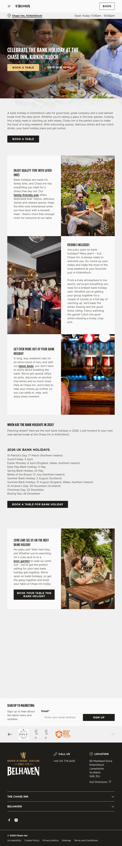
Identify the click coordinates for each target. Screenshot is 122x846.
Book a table (23, 67)
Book (107, 6)
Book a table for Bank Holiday (37, 504)
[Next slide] (112, 734)
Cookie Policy (31, 840)
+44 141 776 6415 (64, 761)
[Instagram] (16, 820)
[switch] (46, 434)
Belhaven (14, 806)
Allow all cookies (99, 456)
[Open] (9, 6)
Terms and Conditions (86, 840)
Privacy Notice (51, 840)
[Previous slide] (9, 734)
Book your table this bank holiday (34, 594)
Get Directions (98, 782)
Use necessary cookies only (60, 456)
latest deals (26, 366)
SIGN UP (99, 717)
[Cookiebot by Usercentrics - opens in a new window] (104, 387)
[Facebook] (9, 820)
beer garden (22, 561)
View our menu (59, 67)
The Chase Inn (17, 796)
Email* (45, 711)
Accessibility (14, 840)
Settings (107, 445)
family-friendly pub (26, 195)
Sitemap (66, 840)
